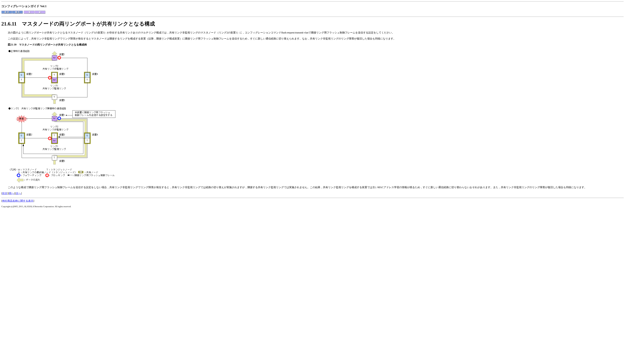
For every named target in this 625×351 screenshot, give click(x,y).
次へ (18, 193)
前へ (11, 193)
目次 (4, 193)
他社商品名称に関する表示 (17, 200)
